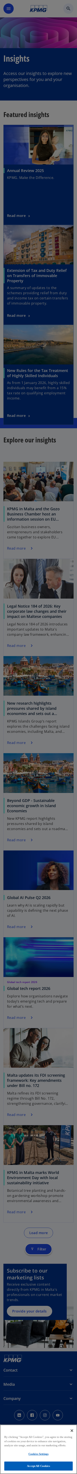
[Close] (72, 1430)
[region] (38, 1449)
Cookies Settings (38, 1454)
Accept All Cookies (38, 1466)
